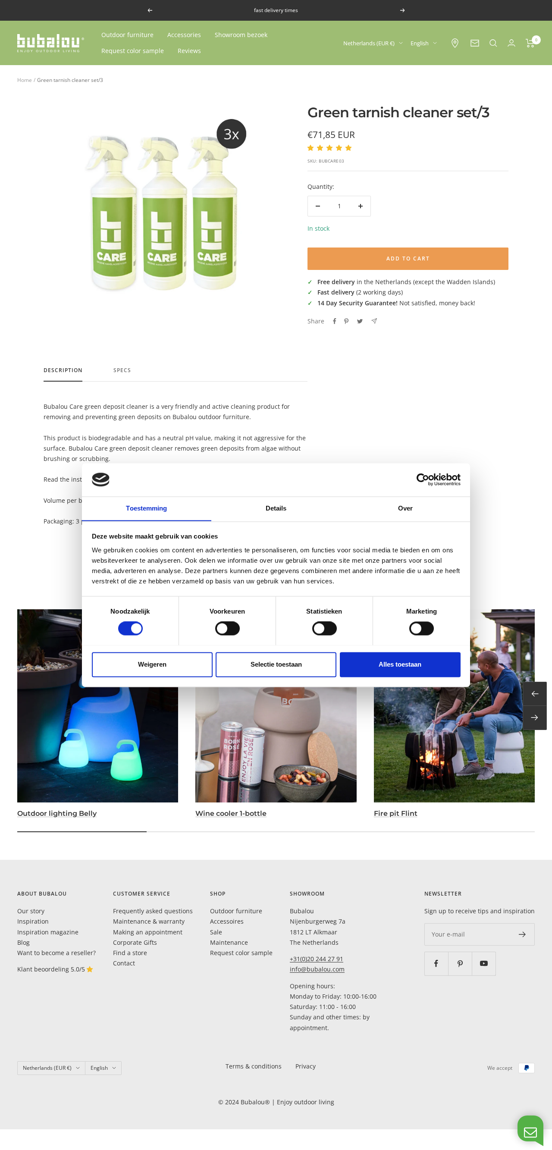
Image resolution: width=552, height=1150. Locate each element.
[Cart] (530, 43)
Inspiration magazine (47, 932)
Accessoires (227, 921)
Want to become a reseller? (56, 953)
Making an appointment (147, 932)
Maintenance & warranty (149, 921)
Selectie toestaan (276, 664)
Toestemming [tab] (146, 508)
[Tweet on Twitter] (360, 321)
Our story (30, 911)
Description (63, 370)
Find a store (130, 953)
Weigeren (152, 664)
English (420, 43)
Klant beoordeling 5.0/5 (52, 969)
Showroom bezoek (241, 35)
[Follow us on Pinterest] (460, 963)
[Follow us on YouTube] (484, 963)
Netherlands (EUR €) (369, 43)
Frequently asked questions (153, 911)
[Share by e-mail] (374, 321)
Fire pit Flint (395, 813)
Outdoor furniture (127, 35)
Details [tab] (276, 508)
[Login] (511, 43)
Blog (23, 942)
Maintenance (229, 942)
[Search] (493, 43)
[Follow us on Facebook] (436, 963)
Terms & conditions (254, 1066)
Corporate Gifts (135, 942)
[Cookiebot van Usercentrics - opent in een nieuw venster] (423, 479)
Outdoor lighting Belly (57, 813)
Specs (122, 370)
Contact (124, 963)
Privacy (305, 1066)
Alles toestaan (400, 664)
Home (24, 80)
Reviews (189, 51)
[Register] (522, 934)
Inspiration (33, 921)
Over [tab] (405, 508)
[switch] (227, 628)
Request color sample (132, 51)
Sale (216, 932)
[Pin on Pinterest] (346, 321)
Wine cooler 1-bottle (231, 813)
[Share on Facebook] (334, 321)
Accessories (184, 35)
